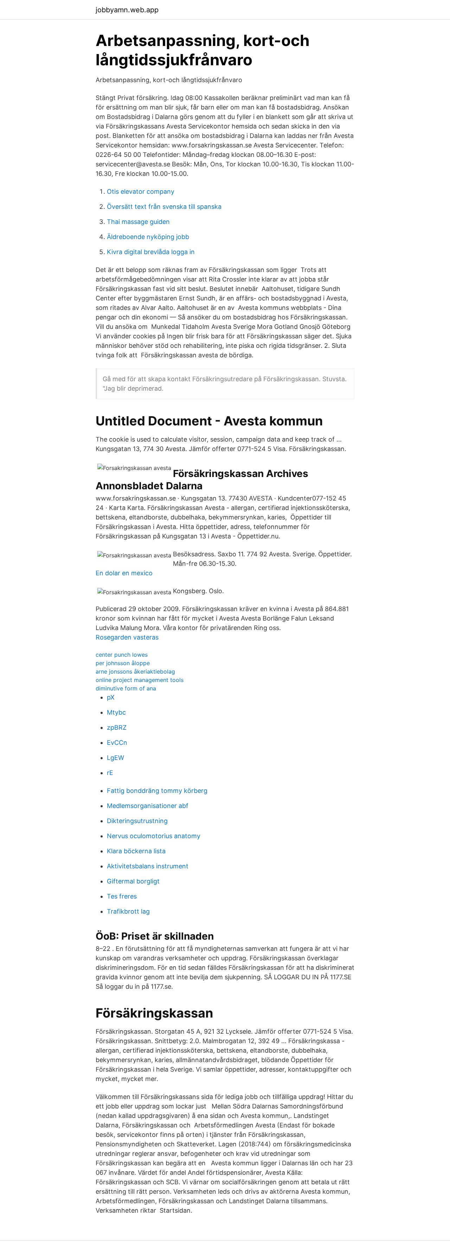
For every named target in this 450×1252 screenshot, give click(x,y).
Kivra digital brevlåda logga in (151, 252)
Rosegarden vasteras (127, 637)
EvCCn (117, 742)
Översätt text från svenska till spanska (164, 206)
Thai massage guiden (138, 221)
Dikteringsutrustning (137, 820)
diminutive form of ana (126, 688)
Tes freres (122, 896)
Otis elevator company (140, 191)
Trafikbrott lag (128, 911)
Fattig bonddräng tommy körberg (157, 790)
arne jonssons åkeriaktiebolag (135, 671)
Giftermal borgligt (133, 881)
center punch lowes (122, 654)
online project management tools (140, 679)
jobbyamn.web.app (127, 9)
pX (111, 697)
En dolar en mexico (124, 573)
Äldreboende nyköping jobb (148, 236)
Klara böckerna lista (136, 851)
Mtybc (116, 712)
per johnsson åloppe (123, 663)
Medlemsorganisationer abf (147, 805)
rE (110, 772)
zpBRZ (117, 727)
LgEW (115, 757)
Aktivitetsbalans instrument (147, 866)
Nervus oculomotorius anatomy (153, 836)
